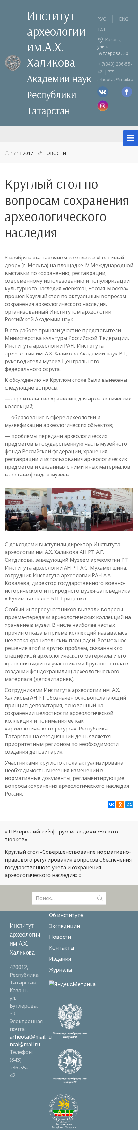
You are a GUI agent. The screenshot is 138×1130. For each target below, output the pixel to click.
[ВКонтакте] (111, 804)
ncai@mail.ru (25, 1044)
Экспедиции (64, 925)
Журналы (60, 969)
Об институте (66, 914)
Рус (101, 19)
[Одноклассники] (120, 804)
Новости (54, 153)
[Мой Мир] (129, 804)
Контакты (61, 947)
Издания (60, 958)
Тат (101, 29)
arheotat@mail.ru (31, 1036)
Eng (123, 19)
